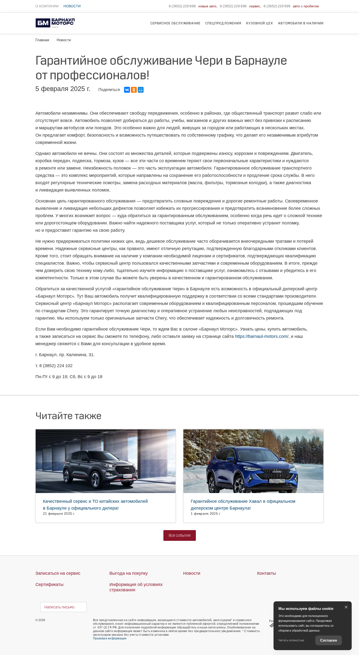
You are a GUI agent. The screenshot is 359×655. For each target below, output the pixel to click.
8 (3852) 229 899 (277, 6)
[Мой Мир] (141, 90)
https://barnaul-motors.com (261, 336)
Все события (179, 535)
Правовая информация (110, 638)
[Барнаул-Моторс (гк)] (55, 17)
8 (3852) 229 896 (233, 6)
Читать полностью (291, 640)
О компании (47, 6)
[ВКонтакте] (127, 90)
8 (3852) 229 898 (182, 6)
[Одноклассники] (134, 90)
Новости (72, 6)
